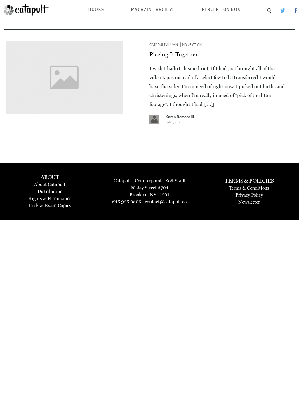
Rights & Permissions (49, 198)
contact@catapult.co (166, 201)
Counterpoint (148, 180)
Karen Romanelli (180, 117)
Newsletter (249, 202)
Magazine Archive (153, 10)
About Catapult (49, 184)
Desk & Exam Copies (50, 205)
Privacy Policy (249, 195)
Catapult (122, 180)
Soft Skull (175, 180)
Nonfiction (192, 45)
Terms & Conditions (249, 188)
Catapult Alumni (164, 45)
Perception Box (221, 10)
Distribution (49, 191)
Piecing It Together (174, 54)
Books (96, 10)
